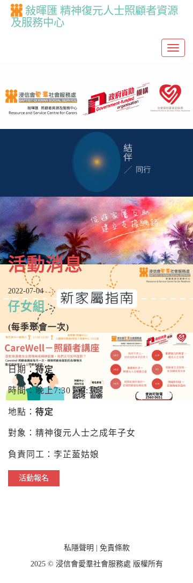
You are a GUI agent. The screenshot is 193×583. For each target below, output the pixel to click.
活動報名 (34, 478)
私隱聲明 (79, 548)
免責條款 (115, 548)
